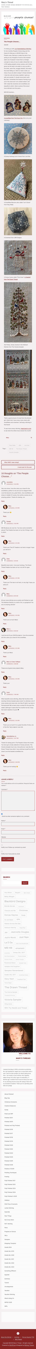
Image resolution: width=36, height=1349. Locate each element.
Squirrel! (7, 1274)
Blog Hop (7, 1098)
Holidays (7, 1200)
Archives (16, 1337)
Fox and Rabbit (8, 920)
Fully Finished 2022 (10, 1184)
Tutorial (7, 1282)
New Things (8, 1216)
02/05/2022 (7, 38)
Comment (4, 789)
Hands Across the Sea (12, 924)
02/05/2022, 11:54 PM (12, 523)
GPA (18, 919)
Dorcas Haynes (11, 915)
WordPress (12, 1345)
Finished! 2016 (9, 1129)
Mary (7, 437)
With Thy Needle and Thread (15, 1008)
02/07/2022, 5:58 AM (12, 631)
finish (23, 915)
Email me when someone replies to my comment (15, 816)
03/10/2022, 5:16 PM (13, 615)
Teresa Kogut (8, 982)
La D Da (8, 942)
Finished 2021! (9, 1117)
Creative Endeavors (10, 1106)
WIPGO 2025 (8, 1302)
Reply (3, 501)
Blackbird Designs (15, 901)
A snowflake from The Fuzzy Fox (13, 118)
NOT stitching (8, 1223)
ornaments (7, 953)
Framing (7, 1176)
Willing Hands (8, 1004)
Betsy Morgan (9, 896)
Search (6, 877)
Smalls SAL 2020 (9, 1255)
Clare (8, 558)
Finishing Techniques (10, 1172)
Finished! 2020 (9, 1145)
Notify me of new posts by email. (10, 854)
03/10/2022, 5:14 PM (13, 508)
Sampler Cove (22, 963)
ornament (20, 948)
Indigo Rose (22, 927)
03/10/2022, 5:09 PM (14, 762)
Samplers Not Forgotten (12, 966)
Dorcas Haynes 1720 (28, 1337)
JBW (20, 445)
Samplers (7, 1239)
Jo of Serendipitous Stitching (23, 48)
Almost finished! (9, 1094)
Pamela (9, 521)
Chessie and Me (10, 910)
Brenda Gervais (9, 906)
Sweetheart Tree (21, 979)
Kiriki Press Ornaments (11, 1204)
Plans (6, 1227)
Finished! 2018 (9, 1137)
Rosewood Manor (10, 963)
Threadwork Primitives (9, 995)
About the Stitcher (6, 1337)
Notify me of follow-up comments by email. (13, 847)
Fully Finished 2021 (10, 1180)
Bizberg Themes (29, 1345)
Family (6, 1109)
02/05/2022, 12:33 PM (12, 484)
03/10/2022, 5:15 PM (13, 543)
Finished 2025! (9, 1121)
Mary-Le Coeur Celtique (13, 661)
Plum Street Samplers (9, 956)
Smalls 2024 (8, 1247)
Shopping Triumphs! (10, 1243)
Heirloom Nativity (10, 927)
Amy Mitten (8, 892)
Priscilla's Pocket (8, 959)
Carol (8, 692)
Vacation (7, 1290)
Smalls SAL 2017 (10, 975)
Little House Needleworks (22, 943)
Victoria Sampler (14, 452)
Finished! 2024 (9, 1157)
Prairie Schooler (22, 956)
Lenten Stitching (9, 1208)
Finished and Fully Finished (12, 1125)
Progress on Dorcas (10, 1231)
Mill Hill (11, 449)
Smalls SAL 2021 (9, 1259)
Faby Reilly (12, 445)
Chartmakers (21, 906)
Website (3, 837)
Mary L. (9, 629)
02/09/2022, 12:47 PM (12, 738)
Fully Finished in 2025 (11, 1196)
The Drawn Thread (21, 449)
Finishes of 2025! (9, 1168)
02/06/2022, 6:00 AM (12, 596)
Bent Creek (27, 892)
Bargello (17, 892)
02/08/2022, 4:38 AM (12, 664)
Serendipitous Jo (11, 736)
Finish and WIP (9, 1113)
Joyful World (10, 937)
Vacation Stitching (10, 1294)
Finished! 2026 (9, 1164)
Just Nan (26, 445)
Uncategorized (9, 1286)
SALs (6, 1235)
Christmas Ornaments (11, 1102)
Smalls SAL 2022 (9, 1263)
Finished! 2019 (9, 1141)
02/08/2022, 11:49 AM (12, 694)
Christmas (23, 910)
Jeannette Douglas (20, 932)
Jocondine (9, 482)
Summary (7, 1278)
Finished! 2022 (9, 1149)
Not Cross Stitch (9, 1220)
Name (3, 820)
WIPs (6, 1306)
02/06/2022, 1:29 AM (12, 560)
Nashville (7, 1212)
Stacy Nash (9, 979)
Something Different (10, 1271)
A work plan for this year (25, 467)
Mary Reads (18, 1339)
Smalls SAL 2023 (9, 1267)
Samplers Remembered (13, 970)
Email (3, 828)
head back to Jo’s (26, 428)
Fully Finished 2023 (10, 1188)
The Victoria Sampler (10, 992)
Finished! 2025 (9, 1161)
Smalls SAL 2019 (9, 1251)
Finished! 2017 (9, 1133)
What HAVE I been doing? (11, 462)
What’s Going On (9, 1298)
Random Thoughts (20, 959)
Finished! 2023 (9, 1153)
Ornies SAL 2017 (19, 952)
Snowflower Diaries (23, 975)
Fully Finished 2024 (10, 1192)
